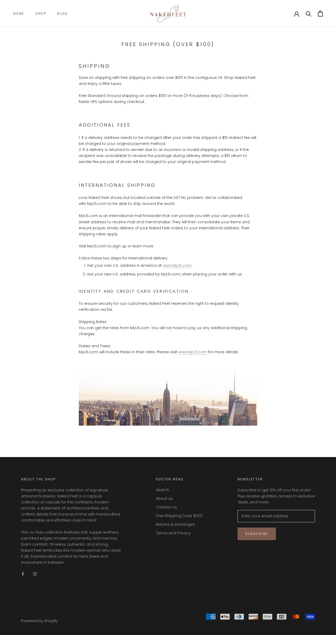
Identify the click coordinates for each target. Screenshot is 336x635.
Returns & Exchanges (175, 524)
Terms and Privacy (173, 533)
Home (18, 13)
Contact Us (166, 507)
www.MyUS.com (177, 265)
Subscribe (256, 533)
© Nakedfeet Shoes (40, 614)
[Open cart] (320, 13)
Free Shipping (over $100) (179, 515)
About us (164, 498)
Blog (62, 13)
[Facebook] (23, 574)
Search (162, 489)
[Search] (308, 13)
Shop (40, 13)
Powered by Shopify (39, 620)
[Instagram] (35, 574)
